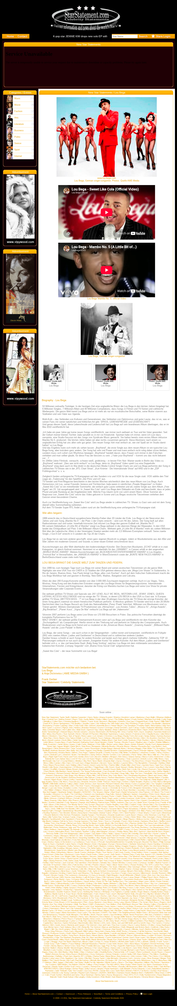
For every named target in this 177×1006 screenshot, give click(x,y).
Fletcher (102, 944)
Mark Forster (147, 867)
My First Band (117, 823)
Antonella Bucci (103, 726)
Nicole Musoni (108, 786)
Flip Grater (117, 819)
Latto (104, 966)
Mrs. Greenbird (86, 836)
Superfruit (73, 896)
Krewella (47, 794)
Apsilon (165, 969)
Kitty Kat (166, 726)
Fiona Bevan (81, 819)
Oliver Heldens (50, 829)
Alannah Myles (120, 748)
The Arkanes (101, 815)
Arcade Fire (141, 894)
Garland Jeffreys (65, 798)
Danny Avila (110, 931)
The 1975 (148, 865)
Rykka (146, 782)
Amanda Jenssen (88, 782)
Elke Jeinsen (90, 726)
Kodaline (67, 788)
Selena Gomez (65, 719)
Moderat (91, 869)
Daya (98, 877)
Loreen (151, 767)
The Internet (91, 925)
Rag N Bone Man (93, 879)
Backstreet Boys (95, 921)
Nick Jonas (94, 896)
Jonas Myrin (54, 786)
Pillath (46, 883)
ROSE (95, 971)
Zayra (135, 750)
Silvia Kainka (156, 726)
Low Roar (162, 815)
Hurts (146, 852)
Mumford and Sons (72, 975)
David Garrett (72, 858)
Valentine (151, 840)
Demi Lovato (157, 858)
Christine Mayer (54, 730)
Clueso (167, 952)
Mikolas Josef (138, 929)
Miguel (106, 910)
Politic (17, 137)
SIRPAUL (165, 790)
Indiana (56, 821)
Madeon (102, 846)
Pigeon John (67, 728)
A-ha (165, 964)
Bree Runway (153, 958)
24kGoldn (69, 962)
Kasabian (156, 888)
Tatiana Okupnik (96, 753)
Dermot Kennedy (157, 944)
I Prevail (100, 842)
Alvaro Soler (153, 966)
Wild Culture (88, 931)
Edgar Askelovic (92, 763)
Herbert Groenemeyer (132, 861)
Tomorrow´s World (86, 788)
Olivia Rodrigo (65, 969)
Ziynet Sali (51, 746)
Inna (123, 732)
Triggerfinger (98, 767)
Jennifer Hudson (63, 892)
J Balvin (83, 721)
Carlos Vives (83, 790)
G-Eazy (135, 829)
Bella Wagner (157, 780)
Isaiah (163, 929)
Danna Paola (98, 956)
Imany (72, 744)
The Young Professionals (91, 771)
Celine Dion (57, 721)
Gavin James (110, 906)
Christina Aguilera (71, 721)
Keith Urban (141, 798)
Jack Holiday (71, 765)
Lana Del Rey (102, 765)
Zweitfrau (96, 740)
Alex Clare (66, 763)
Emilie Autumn (96, 790)
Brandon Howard (89, 728)
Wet (52, 925)
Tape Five (159, 765)
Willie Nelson (126, 917)
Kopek (166, 831)
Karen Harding (154, 844)
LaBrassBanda (62, 883)
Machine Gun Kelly (153, 719)
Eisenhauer (59, 825)
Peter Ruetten (143, 740)
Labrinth (145, 942)
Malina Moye (107, 740)
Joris (108, 923)
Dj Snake (109, 960)
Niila (73, 856)
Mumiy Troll (103, 858)
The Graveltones (162, 804)
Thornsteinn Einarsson (132, 879)
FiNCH (136, 971)
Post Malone (149, 921)
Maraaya (64, 836)
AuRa (122, 908)
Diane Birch (75, 746)
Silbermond (145, 873)
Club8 (118, 796)
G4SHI (104, 912)
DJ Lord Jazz (78, 763)
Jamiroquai (163, 883)
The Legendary (130, 881)
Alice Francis (83, 765)
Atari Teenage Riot (157, 836)
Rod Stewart (93, 863)
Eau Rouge (61, 823)
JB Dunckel (153, 912)
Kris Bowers (158, 811)
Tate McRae (165, 966)
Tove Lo (107, 821)
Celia (167, 757)
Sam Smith (99, 825)
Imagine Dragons (129, 846)
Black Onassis (50, 800)
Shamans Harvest (107, 898)
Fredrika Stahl (143, 726)
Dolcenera (58, 775)
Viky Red (87, 761)
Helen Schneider (148, 856)
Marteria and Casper (76, 925)
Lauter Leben (112, 780)
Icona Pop (130, 777)
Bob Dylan (75, 939)
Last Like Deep (55, 788)
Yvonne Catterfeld (56, 802)
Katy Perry (79, 861)
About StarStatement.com (43, 994)
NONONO (86, 792)
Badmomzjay (48, 956)
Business (19, 130)
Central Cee (52, 719)
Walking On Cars (155, 939)
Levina (105, 885)
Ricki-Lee (155, 819)
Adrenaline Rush (62, 831)
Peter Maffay (56, 888)
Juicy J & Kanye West (75, 879)
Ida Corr (56, 761)
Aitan (121, 744)
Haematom (54, 908)
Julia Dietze (165, 734)
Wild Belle (54, 784)
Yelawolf (147, 858)
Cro (161, 956)
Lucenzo (57, 728)
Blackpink (113, 721)
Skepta (100, 969)
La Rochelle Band (119, 825)
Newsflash (98, 994)
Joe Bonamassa (156, 827)
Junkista (120, 802)
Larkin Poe (158, 865)
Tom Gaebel (76, 831)
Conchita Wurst (70, 838)
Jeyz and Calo (104, 925)
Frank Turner (162, 942)
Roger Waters (143, 892)
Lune (148, 969)
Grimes (125, 782)
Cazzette (142, 838)
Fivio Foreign (99, 964)
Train (96, 894)
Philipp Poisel (146, 877)
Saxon (65, 917)
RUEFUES (113, 829)
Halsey (106, 948)
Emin (94, 844)
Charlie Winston (84, 844)
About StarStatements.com (106, 981)
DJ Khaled (113, 888)
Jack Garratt (67, 863)
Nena (55, 782)
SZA (54, 898)
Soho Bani (120, 971)
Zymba (153, 971)
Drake (98, 719)
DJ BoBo (113, 869)
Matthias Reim (101, 888)
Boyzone (100, 804)
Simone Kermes (133, 738)
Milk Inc (156, 755)
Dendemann (48, 937)
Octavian (133, 931)
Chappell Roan (142, 721)
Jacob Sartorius (150, 908)
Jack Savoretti (98, 784)
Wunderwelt (62, 898)
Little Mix (83, 869)
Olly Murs (63, 782)
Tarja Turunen (77, 748)
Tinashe (61, 915)
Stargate (45, 890)
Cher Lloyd (97, 948)
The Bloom (129, 885)
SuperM (121, 946)
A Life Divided (61, 777)
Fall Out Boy (78, 865)
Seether (85, 831)
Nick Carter (47, 728)
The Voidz (113, 912)
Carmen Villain (165, 788)
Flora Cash (68, 931)
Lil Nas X (98, 942)
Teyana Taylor (99, 958)
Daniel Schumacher (130, 792)
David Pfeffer (140, 840)
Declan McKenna (108, 900)
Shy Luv (153, 883)
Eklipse (58, 790)
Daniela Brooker (110, 750)
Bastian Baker (154, 777)
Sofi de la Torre (66, 821)
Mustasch (94, 917)
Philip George (164, 842)
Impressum (70, 994)
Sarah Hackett (73, 771)
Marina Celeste (164, 740)
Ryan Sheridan (129, 790)
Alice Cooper (85, 834)
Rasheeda (52, 753)
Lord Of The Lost (78, 759)
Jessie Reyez (157, 952)
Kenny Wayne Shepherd (137, 896)
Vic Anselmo (152, 738)
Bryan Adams (82, 856)
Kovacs (112, 831)
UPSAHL (121, 935)
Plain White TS (149, 748)
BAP (121, 829)
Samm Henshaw (70, 923)
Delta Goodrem (93, 977)
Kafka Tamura (74, 846)
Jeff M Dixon (102, 775)
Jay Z (154, 960)
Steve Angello (63, 829)
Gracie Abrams (134, 977)
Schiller (151, 863)
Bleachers (47, 919)
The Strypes (98, 792)
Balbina (48, 894)
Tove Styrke (107, 852)
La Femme (133, 807)
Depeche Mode (84, 885)
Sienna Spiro (100, 975)
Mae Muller (74, 952)
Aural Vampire (101, 742)
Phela (98, 852)
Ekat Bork (153, 821)
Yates (108, 865)
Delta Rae (59, 854)
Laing (93, 831)
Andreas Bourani (58, 750)
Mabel (47, 954)
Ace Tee (53, 904)
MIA (61, 877)
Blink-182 (142, 966)
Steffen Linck (164, 821)
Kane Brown (123, 939)
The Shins (165, 900)
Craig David (140, 910)
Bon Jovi (151, 875)
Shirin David (137, 964)
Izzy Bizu (165, 875)
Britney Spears (151, 871)
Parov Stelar (137, 755)
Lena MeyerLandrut (137, 850)
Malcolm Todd (56, 977)
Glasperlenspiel (125, 750)
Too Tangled (156, 784)
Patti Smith (85, 939)
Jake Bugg (68, 775)
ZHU (167, 827)
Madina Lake (141, 742)
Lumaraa (142, 863)
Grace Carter (88, 900)
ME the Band (155, 786)
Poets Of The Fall (103, 881)
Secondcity (48, 825)
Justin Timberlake (79, 871)
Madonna (140, 717)
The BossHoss (137, 761)
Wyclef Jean (98, 840)
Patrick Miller (114, 765)
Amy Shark (114, 921)
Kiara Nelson (142, 954)
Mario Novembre (69, 912)
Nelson (119, 794)
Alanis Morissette (98, 939)
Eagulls (45, 873)
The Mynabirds (140, 763)
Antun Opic (84, 800)
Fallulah (143, 809)
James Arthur (89, 881)
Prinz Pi (72, 898)
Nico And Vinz (145, 834)
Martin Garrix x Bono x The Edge (119, 962)
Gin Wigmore (85, 858)
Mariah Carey (48, 910)
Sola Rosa (86, 746)
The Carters (157, 923)
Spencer (142, 831)
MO (78, 809)
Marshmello (83, 923)
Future (130, 888)
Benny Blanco (57, 946)
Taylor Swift (64, 717)
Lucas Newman (71, 869)
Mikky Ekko (48, 807)
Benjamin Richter (137, 900)
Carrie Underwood (113, 937)
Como (134, 784)
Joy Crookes (50, 964)
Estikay (89, 883)
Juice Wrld (137, 948)
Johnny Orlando (112, 954)
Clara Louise (55, 912)
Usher (143, 875)
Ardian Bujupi (106, 748)
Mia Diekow (90, 777)
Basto (127, 744)
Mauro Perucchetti (56, 765)
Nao (148, 923)
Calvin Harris (70, 844)
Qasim (144, 800)
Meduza (88, 948)
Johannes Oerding (57, 873)
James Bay (122, 856)
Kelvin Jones (60, 858)
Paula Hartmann (111, 969)
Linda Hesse (101, 777)
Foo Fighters (116, 892)
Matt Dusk (81, 730)
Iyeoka (96, 827)
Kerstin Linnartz (80, 732)
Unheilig (135, 834)
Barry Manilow (105, 730)
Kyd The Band (65, 942)
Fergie (123, 873)
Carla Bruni (55, 906)
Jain (109, 896)
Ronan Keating (137, 865)
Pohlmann (96, 885)
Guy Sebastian (97, 906)
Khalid (63, 900)
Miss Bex (133, 831)
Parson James (102, 915)
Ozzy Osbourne (97, 954)
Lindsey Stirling (114, 846)
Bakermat (77, 942)
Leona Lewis (132, 863)
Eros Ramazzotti (136, 858)
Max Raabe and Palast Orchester (111, 838)
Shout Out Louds (154, 910)
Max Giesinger (149, 817)
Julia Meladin (125, 969)
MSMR (46, 784)
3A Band (132, 811)
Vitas (71, 726)
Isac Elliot (124, 804)
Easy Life (53, 952)
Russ (115, 896)
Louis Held (111, 944)
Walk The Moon (80, 904)
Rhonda (45, 840)
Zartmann (46, 973)
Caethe (151, 742)
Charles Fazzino (111, 753)
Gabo (143, 728)
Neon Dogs (116, 782)
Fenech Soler (101, 829)
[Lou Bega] (53, 379)
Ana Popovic (144, 792)
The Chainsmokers (80, 867)
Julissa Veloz (108, 759)
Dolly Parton (154, 721)
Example (116, 821)
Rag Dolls (110, 794)
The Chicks (153, 956)
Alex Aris (148, 915)
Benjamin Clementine (142, 788)
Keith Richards (150, 861)
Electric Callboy (85, 964)
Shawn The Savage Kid (118, 807)
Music (17, 98)
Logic (47, 942)
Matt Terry (57, 917)
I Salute (166, 915)
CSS (130, 788)
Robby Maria (122, 831)
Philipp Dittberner (153, 900)
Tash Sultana (65, 927)
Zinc (126, 823)
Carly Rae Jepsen (143, 854)
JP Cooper (130, 952)
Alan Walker (165, 869)
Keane (120, 944)
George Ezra (153, 802)
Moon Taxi (64, 908)
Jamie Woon (63, 744)
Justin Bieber (89, 719)
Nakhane (73, 917)
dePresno (63, 896)
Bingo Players (129, 819)
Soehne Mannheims (116, 777)
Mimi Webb (62, 964)
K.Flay (113, 946)
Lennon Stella (126, 954)
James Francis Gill (122, 834)
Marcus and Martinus (111, 927)
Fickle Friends (162, 881)
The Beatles (76, 723)
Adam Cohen (101, 834)
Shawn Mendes (118, 863)
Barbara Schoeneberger (58, 921)
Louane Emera (163, 856)
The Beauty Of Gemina (100, 873)
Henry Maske (59, 738)
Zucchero (115, 873)
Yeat (126, 975)
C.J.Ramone (110, 840)
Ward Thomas (78, 933)
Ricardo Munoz (123, 746)
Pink (85, 902)
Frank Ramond (73, 742)
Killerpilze (123, 867)
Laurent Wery (127, 763)
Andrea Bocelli (91, 861)
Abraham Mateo (78, 910)
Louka (74, 885)
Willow (146, 962)
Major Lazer (144, 881)
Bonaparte (96, 746)
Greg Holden (137, 852)
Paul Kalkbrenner (140, 917)
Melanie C (114, 883)
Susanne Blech (115, 809)
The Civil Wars (76, 794)
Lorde (74, 788)
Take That (103, 861)
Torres (83, 848)
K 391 (106, 921)
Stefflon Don (118, 881)
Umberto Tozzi (96, 738)
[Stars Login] (141, 994)
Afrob (152, 881)
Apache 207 (79, 956)
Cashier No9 (132, 732)
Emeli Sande (141, 777)
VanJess (57, 923)
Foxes (124, 821)
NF (116, 960)
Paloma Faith (47, 811)
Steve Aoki (99, 931)
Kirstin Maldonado (84, 894)
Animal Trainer (105, 813)
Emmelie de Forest (119, 788)
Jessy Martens (95, 902)
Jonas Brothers (110, 942)
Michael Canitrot (78, 773)
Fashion (18, 111)
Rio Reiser (155, 962)
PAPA (113, 802)
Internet (18, 156)
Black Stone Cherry (121, 865)
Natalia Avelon (157, 892)
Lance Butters (141, 925)
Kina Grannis (133, 821)
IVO (121, 813)
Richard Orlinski (112, 784)
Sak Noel (118, 740)
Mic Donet (110, 767)
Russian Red (145, 829)
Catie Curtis (81, 744)
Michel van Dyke (74, 823)
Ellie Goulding (58, 848)
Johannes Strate (69, 755)
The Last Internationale (154, 825)
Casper (122, 896)
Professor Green (57, 933)
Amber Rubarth (137, 744)
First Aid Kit (162, 904)
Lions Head (80, 854)
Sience (17, 143)
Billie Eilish (165, 721)
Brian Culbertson (120, 730)
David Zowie (91, 854)
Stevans (93, 856)
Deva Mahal (104, 917)
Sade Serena (85, 784)
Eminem (121, 721)
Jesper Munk (109, 790)
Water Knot (142, 802)
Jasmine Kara (147, 765)
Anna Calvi (152, 823)
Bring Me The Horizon (91, 927)
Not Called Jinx (69, 730)
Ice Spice (147, 964)
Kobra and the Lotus (147, 771)
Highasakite (165, 819)
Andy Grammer (49, 744)
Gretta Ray (68, 890)
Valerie (74, 753)
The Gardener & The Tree (88, 898)
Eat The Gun (91, 817)
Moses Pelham (131, 902)
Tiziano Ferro (89, 950)
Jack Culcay (133, 728)
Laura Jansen (125, 734)
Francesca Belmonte (155, 850)
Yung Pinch (73, 935)
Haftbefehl (149, 973)
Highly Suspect (69, 888)
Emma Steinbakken (145, 946)
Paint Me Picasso (100, 809)
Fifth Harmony (108, 877)
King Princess (57, 931)
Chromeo (108, 736)
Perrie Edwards (138, 969)
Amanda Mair (109, 761)
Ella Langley (80, 977)
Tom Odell (163, 871)
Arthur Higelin (163, 771)
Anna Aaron (83, 813)
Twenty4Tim (95, 966)
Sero (168, 921)
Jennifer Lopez (88, 723)
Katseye (93, 973)
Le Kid (153, 782)
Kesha (103, 896)
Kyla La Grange (87, 829)
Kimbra (77, 728)
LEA (103, 923)
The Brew (93, 807)
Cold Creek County (122, 852)
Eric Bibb (141, 811)
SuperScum (61, 850)
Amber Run (142, 823)
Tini (50, 960)
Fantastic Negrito (81, 919)
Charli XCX (47, 723)
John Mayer (126, 890)
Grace (51, 831)
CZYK (137, 942)
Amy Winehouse (144, 960)
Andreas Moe (163, 848)
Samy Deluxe (96, 755)
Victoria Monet (148, 977)
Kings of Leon (121, 877)
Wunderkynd (49, 850)
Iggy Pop (105, 946)
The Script (143, 902)
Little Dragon (161, 890)
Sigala (105, 883)
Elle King (122, 888)
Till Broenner (99, 836)
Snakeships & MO (62, 885)
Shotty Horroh (77, 929)
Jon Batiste (73, 964)
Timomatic (153, 763)
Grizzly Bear (47, 902)
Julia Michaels (112, 958)
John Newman (150, 815)
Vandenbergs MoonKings (73, 811)
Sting (104, 879)
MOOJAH (159, 730)
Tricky (155, 788)
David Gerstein (120, 728)
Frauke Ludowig (60, 726)
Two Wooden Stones (68, 813)
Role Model (105, 977)
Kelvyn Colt (137, 908)
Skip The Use (136, 773)
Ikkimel (129, 971)
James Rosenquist (92, 748)
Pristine (95, 865)
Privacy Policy (132, 994)
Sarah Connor (80, 852)
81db (151, 730)
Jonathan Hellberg (143, 933)
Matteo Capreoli (104, 856)
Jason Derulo (59, 960)
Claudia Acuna (153, 734)
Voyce (130, 925)
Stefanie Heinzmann (137, 844)
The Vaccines (94, 912)
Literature (19, 124)
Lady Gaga (166, 719)
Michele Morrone (97, 960)
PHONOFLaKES (141, 786)
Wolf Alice (111, 973)
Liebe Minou (48, 742)
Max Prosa (89, 888)
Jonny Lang (119, 902)
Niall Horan (130, 946)
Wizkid (148, 898)
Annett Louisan (54, 740)
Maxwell (78, 931)
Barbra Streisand (152, 929)
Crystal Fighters (81, 796)
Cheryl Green (47, 854)
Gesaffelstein (154, 800)
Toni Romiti (157, 931)
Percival (164, 800)
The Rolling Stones (122, 719)
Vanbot (134, 794)
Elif (134, 954)
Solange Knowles (115, 879)
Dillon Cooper (162, 840)
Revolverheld (164, 908)
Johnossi (56, 794)
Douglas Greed (104, 817)
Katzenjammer (66, 767)
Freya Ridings (75, 944)
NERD (158, 906)
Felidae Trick (49, 823)
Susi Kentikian (116, 915)
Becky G (137, 919)
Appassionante (163, 744)
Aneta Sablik (93, 819)
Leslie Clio (136, 769)
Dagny (45, 952)
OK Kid (117, 919)
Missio (85, 942)
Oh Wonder (77, 950)
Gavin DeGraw (52, 877)
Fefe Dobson (60, 804)
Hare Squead (122, 898)
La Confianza (78, 842)
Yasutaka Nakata (135, 883)
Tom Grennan (122, 900)
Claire (98, 788)
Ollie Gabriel (58, 869)
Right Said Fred (55, 757)
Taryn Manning (163, 769)
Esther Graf (69, 966)
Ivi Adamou (134, 753)
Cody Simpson (71, 802)
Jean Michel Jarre (50, 927)
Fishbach (157, 915)
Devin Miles (67, 740)
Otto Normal (65, 815)
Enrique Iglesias (139, 869)
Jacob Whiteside (126, 875)
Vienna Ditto (148, 804)
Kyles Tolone (145, 888)
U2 (153, 854)
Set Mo (88, 865)
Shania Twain (57, 966)
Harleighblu (109, 800)
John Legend (55, 881)
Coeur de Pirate (120, 850)
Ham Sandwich (68, 819)
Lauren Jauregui (159, 933)
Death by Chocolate (110, 773)
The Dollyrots (145, 780)
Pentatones (61, 846)
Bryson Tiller (137, 904)
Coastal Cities (144, 784)
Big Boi (150, 894)
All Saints (103, 867)
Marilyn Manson (149, 948)
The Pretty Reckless (139, 827)
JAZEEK (102, 973)
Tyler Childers (61, 944)
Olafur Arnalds (136, 782)
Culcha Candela (155, 896)
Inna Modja (97, 750)
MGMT (151, 906)
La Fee (86, 738)
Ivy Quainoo (67, 796)
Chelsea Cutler (92, 952)
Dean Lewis (140, 937)
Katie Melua (149, 879)
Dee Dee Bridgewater (69, 834)
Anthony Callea (65, 784)
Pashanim (49, 971)
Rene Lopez (86, 736)
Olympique (102, 844)
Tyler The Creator (75, 971)
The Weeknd (134, 856)
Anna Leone (95, 919)
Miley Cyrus (108, 719)
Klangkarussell (123, 827)
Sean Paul (80, 946)
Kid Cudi (70, 960)
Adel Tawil (129, 942)
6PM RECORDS (51, 969)
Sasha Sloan (91, 933)
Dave (146, 883)
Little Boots (53, 767)
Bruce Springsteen (61, 723)
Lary (45, 831)
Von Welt (97, 883)
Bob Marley (63, 952)
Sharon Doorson (149, 769)
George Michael (127, 950)
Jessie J (105, 788)
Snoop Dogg (127, 919)
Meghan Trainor (125, 869)
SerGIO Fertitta (118, 836)
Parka (148, 811)
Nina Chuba (125, 964)
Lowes (124, 925)
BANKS (155, 807)
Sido (114, 856)
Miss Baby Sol (72, 750)
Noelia (80, 757)
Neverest (87, 740)
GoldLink (155, 927)
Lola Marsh (126, 948)
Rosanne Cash (126, 958)
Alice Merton (94, 923)
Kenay (80, 888)
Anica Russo (71, 954)
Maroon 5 (159, 879)
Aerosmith (131, 960)
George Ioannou (81, 821)
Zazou (119, 761)
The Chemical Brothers (72, 881)
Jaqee (122, 780)
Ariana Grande (106, 717)
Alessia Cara (65, 867)
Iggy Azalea (47, 782)
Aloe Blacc (59, 807)
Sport (17, 149)
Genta (167, 730)
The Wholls (84, 915)
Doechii (55, 973)
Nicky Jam (83, 917)
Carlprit (133, 804)
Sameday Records (82, 890)
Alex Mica (147, 755)
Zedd (68, 933)
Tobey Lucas (103, 854)
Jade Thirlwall (60, 971)
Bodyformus (83, 954)
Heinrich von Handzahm (94, 794)
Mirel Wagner (102, 831)
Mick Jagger (58, 962)
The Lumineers (71, 875)
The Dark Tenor (96, 821)
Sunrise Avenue (163, 736)
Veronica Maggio (134, 748)
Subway (107, 738)
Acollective (66, 840)
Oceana (126, 761)
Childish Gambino (135, 921)
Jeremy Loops (140, 958)
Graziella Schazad (133, 842)
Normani (166, 935)
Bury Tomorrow (149, 919)
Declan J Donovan (103, 929)
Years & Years (49, 844)
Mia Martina (61, 771)
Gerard (62, 769)
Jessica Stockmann (97, 732)
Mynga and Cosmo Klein (157, 838)
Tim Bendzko (83, 755)
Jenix (53, 809)
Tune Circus (91, 842)
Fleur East (94, 867)
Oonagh (57, 811)
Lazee (46, 755)
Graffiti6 (53, 769)
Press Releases (84, 994)
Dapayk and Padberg (88, 802)
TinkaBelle (147, 773)
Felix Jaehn (68, 861)
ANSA (107, 825)
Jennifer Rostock (159, 873)
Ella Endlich (163, 823)
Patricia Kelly (119, 952)
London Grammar (126, 798)
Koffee (64, 935)
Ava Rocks (57, 734)
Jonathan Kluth (110, 811)
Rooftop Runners (50, 813)
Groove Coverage (105, 728)
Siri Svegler (138, 796)
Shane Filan (127, 796)
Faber (164, 888)
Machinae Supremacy (109, 734)
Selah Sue (77, 740)
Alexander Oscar (161, 946)
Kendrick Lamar (128, 717)
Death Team (93, 846)
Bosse (129, 935)
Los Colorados (124, 755)
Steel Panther (130, 813)
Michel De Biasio (90, 823)
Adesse (45, 925)
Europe (112, 844)
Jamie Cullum (153, 798)
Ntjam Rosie (56, 780)
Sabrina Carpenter (78, 717)
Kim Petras (112, 966)
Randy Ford (128, 736)
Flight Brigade (112, 875)
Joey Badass (56, 890)
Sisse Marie (97, 761)
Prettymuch (100, 904)
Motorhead (166, 813)
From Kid (76, 840)
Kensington (96, 786)
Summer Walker (49, 948)
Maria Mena (110, 956)
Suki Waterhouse (119, 977)
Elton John (67, 865)
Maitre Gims (142, 912)
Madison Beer (137, 973)
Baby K (119, 786)
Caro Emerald (109, 771)
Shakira (117, 717)
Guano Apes (60, 742)
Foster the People (135, 825)
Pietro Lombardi (143, 952)
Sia (158, 875)
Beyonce (103, 721)
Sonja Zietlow (149, 736)
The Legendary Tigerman (113, 848)
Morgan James (72, 848)
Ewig (94, 858)
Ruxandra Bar (144, 746)
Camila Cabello (130, 892)
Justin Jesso (60, 925)
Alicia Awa (162, 960)
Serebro (116, 763)
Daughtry (160, 921)
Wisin (129, 908)
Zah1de (73, 973)
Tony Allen (144, 836)
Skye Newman (87, 975)
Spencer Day (92, 730)
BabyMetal (156, 969)
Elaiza (140, 815)
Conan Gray (49, 944)
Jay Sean (133, 898)
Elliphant (126, 794)
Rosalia (122, 966)
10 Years (59, 910)
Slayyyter (159, 977)
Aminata (91, 852)
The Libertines (81, 863)
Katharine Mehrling (154, 728)
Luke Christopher (77, 883)
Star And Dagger (50, 792)
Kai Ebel (161, 738)
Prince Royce (67, 919)
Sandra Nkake (82, 780)
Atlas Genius (163, 796)
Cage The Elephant (63, 937)
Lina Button (156, 746)
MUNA (121, 942)
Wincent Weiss (140, 935)
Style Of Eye (86, 809)
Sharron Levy (132, 836)
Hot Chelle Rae (153, 790)
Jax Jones (78, 958)
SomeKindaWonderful (115, 842)
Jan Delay (79, 962)
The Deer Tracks (83, 786)
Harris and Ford (70, 757)
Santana (144, 821)
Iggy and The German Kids (80, 827)
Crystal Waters (67, 761)
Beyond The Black (150, 842)
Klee (143, 738)
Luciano (85, 966)
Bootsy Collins (150, 904)
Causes (127, 929)
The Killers (154, 954)
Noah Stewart (121, 767)
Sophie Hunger (88, 815)
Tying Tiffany (160, 750)
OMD (91, 904)
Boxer (83, 846)
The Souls (113, 867)
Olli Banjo (106, 892)
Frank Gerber (137, 719)
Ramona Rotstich (76, 777)
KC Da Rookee (97, 800)
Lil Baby (88, 956)
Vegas (56, 836)
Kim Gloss (122, 757)
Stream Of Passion (90, 734)
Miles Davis (64, 939)
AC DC (55, 896)
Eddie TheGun (104, 782)
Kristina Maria (64, 753)
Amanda (112, 885)
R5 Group (103, 807)
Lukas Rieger (134, 877)
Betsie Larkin (112, 744)
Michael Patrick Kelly (126, 894)
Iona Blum (160, 767)
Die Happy (122, 811)
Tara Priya (62, 736)
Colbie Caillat (57, 838)
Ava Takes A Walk (73, 738)
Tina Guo (115, 925)
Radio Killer (126, 765)
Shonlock (53, 736)
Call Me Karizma (145, 931)
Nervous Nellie (52, 834)
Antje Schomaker (65, 904)
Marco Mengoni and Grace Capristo (150, 885)
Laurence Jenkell (139, 759)
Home (27, 994)
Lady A (119, 790)
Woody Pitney (71, 825)
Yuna (110, 763)
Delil (123, 927)
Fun (145, 767)
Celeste (67, 950)
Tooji (128, 759)
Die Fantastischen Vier (80, 908)
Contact (59, 994)
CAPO (168, 973)
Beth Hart (126, 769)
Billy (50, 869)
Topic (167, 865)
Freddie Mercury (93, 946)
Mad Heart (115, 792)
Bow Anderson (123, 956)
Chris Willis (100, 744)
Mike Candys (55, 763)
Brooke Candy (57, 875)
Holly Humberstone (148, 975)
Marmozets (117, 817)
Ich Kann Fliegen (94, 759)
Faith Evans (90, 850)
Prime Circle (154, 794)
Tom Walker (111, 904)
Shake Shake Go (145, 846)
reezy (78, 966)
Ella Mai (88, 958)
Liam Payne (140, 950)
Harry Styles (93, 717)
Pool (142, 848)
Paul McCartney (82, 960)
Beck (156, 877)
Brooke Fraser (128, 742)
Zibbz (76, 784)
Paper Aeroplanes (130, 809)
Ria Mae (118, 910)
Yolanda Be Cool (52, 759)
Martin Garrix (47, 885)
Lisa (112, 971)
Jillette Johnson (50, 798)
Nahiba (162, 763)
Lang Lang (54, 958)
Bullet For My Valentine (94, 962)
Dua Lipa (130, 721)
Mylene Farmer (161, 863)
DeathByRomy (106, 952)
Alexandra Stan (118, 738)
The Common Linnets (118, 858)
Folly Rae (83, 921)
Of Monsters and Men (82, 767)
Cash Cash (156, 813)
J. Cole (46, 975)
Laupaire (153, 852)
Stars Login (147, 994)
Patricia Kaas (103, 802)
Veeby (44, 802)
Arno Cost (89, 757)
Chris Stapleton (66, 958)
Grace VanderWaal (94, 910)
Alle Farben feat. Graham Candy (62, 817)
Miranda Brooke (108, 746)
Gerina (166, 753)
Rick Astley (138, 871)
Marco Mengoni (163, 782)
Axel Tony (136, 765)
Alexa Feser (86, 840)
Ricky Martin (59, 879)
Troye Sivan (48, 858)
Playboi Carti (83, 973)
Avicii (92, 765)
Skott (93, 915)
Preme (124, 921)
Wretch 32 (73, 836)
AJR (97, 900)
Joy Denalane (130, 726)
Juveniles (141, 790)
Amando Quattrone (116, 815)
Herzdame (93, 813)
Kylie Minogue (72, 915)
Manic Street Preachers (133, 915)
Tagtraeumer (151, 848)
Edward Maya (66, 732)
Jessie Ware (96, 769)
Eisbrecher (159, 757)
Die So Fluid (145, 807)
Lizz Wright (65, 856)
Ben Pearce (74, 800)
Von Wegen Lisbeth (155, 937)
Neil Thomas (55, 863)
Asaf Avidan (84, 769)
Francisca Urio (139, 734)
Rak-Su (85, 937)
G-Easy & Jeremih (97, 875)
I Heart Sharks (143, 813)
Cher (138, 800)
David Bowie (53, 939)
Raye (75, 719)
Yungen (80, 906)
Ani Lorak (139, 736)
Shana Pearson (55, 861)
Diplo (91, 942)
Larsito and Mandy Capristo (122, 933)
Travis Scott (93, 721)
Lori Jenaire (98, 736)
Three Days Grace (99, 908)
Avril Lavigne (64, 929)
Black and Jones (155, 775)
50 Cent (122, 960)
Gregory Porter (108, 796)
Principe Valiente (146, 750)
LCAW (120, 885)
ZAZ (72, 786)
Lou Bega (118, 736)
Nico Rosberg (131, 723)
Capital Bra (48, 923)
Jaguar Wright (63, 746)
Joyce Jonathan (145, 732)
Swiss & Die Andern (63, 842)
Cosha (166, 923)
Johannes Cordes (147, 753)
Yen (125, 775)
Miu (98, 773)
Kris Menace (80, 775)
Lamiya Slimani (126, 871)
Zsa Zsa (87, 971)
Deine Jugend (85, 750)
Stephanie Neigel (65, 792)
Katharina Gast (87, 742)
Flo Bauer (69, 807)
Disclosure (69, 854)
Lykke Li (73, 921)
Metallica (47, 721)
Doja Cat (80, 817)
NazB (108, 836)
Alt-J (167, 780)
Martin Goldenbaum (160, 829)
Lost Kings (128, 906)
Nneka (50, 842)
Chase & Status (115, 861)
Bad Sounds (117, 929)
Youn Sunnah (68, 734)
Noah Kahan (68, 977)
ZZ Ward (155, 792)
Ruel (158, 917)
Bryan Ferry (121, 771)
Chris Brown (59, 902)
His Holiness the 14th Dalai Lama (110, 723)
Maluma (56, 919)
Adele (150, 869)
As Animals (75, 829)
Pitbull (137, 875)
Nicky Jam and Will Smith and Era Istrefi (128, 923)
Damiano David (123, 973)
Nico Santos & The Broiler (143, 890)
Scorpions (160, 748)
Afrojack (113, 757)
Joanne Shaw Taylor (138, 939)
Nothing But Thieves (91, 892)
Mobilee (105, 757)
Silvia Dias (47, 738)
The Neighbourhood (126, 912)
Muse (51, 804)
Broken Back (85, 935)
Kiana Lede (115, 948)
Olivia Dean (159, 973)
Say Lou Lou (130, 802)
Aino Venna (125, 784)
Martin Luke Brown (76, 850)
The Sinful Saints (94, 848)
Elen (126, 944)
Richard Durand (63, 773)
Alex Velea (46, 734)
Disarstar (46, 966)
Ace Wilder (49, 790)
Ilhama (134, 746)
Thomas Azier (132, 780)
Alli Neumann (131, 966)
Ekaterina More (135, 730)
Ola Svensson (160, 773)
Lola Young (64, 973)
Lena (87, 906)
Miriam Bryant (72, 769)
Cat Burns (144, 971)
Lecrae (67, 910)
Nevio (78, 734)
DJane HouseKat (153, 761)
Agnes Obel (129, 800)
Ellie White (123, 753)
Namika (159, 854)
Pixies (115, 813)
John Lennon (136, 956)
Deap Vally (124, 773)
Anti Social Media (160, 846)
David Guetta (153, 809)
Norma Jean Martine (73, 877)
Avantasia (76, 937)
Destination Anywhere (138, 775)
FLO (136, 975)
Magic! (47, 929)
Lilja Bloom (46, 821)
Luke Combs (57, 950)
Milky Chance (150, 796)
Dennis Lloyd (128, 937)
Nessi (100, 811)
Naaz (166, 892)
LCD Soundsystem (74, 902)
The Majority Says (107, 827)
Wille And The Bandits (66, 809)
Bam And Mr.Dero (154, 831)
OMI (131, 840)
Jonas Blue (53, 867)
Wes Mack (62, 800)
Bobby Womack (135, 767)
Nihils (110, 834)
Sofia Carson (90, 969)
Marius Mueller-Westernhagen (70, 948)
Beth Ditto (96, 890)
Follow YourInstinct (97, 780)
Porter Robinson (60, 827)
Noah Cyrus (77, 892)
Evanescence (140, 906)
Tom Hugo (83, 753)
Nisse (102, 865)
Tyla (80, 719)
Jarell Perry (56, 796)
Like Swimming (81, 807)
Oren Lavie (82, 912)
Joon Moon (107, 902)
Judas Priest (128, 910)
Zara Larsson (133, 873)
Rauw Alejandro (163, 975)
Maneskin (138, 962)
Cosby (127, 829)
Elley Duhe (164, 927)
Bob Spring (163, 852)
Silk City (54, 929)
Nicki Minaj (161, 919)
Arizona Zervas (58, 954)
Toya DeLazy (74, 782)
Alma (53, 883)
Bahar (107, 792)
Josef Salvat (55, 840)
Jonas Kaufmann (163, 925)
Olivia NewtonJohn (61, 748)
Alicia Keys (65, 871)
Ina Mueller (156, 723)
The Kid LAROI (112, 964)
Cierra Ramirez (48, 773)
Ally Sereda (91, 773)
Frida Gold (78, 726)
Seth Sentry (116, 854)
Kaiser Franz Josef (108, 894)
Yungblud (144, 944)
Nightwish (47, 848)
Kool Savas (162, 971)
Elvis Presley (158, 898)
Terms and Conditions (114, 994)
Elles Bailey (83, 896)
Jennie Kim (104, 971)
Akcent (98, 757)
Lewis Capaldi (163, 950)
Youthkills (65, 786)
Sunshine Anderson (162, 732)
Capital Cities (94, 796)
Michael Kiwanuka (89, 944)
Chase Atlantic (104, 933)
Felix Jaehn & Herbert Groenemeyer (103, 871)
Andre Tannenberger (50, 732)
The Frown (165, 792)
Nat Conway (114, 908)
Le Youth (65, 794)
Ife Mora (119, 800)
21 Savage (115, 917)
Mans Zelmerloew (58, 852)
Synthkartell (55, 819)
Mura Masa (134, 944)
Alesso (109, 850)
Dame (159, 817)
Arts (16, 117)
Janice (120, 906)
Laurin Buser (130, 815)
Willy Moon (158, 759)
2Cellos (151, 925)
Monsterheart (122, 840)
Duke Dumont (105, 819)
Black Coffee (102, 869)
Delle (156, 869)
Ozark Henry (90, 811)
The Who (115, 950)
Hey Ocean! (90, 804)
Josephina (143, 794)
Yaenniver (165, 962)
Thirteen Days (128, 854)
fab (112, 910)
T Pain (141, 898)
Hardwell (60, 844)
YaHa (159, 753)
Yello (145, 956)
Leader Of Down (155, 935)
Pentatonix (75, 815)
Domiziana (157, 964)
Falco (103, 890)
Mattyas (91, 744)
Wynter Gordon (109, 755)
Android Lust (55, 755)
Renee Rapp (78, 969)
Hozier (156, 834)
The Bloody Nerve (75, 804)
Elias (82, 952)
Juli (93, 834)
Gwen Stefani (163, 861)
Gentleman (151, 950)
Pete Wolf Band (124, 904)
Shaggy (54, 942)
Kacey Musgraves (114, 975)
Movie (17, 105)
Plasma (133, 823)
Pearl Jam (68, 956)
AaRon (157, 867)
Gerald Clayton (80, 798)
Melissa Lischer (143, 819)
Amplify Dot (128, 786)
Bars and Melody (97, 937)
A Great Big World (86, 825)
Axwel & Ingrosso (52, 871)
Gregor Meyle (104, 823)
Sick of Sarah (74, 736)
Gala (139, 804)
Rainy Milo (91, 775)
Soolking (163, 954)
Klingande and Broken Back (138, 927)
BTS (131, 975)
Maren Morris (97, 935)
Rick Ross (153, 902)
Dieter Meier (136, 817)
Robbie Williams (162, 742)
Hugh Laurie (113, 798)
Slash (145, 730)
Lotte (137, 888)
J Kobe (126, 817)
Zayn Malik (150, 717)
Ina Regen (89, 929)
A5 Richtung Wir (113, 732)
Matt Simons (131, 838)
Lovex (150, 759)
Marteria (163, 809)
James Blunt (101, 798)
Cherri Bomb (49, 771)
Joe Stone (55, 856)
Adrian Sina (64, 759)
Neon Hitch (132, 771)
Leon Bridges (107, 919)
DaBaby (58, 956)
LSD (79, 927)
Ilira (73, 927)
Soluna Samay (135, 757)
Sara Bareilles (111, 935)
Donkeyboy (120, 759)
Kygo (45, 867)
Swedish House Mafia (112, 769)
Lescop (91, 798)
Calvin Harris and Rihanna (78, 873)
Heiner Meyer (117, 726)
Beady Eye (112, 939)
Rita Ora (167, 939)
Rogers (163, 902)
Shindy (153, 942)
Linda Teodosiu (129, 740)
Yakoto (153, 740)
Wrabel (158, 894)
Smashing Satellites (87, 838)
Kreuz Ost (164, 798)
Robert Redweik (132, 848)
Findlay (46, 863)
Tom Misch (46, 917)
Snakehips (166, 917)
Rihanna (159, 717)
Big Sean (123, 883)
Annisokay (83, 875)
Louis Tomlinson (74, 900)
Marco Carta (147, 757)
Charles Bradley (112, 804)
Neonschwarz (122, 844)
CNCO (152, 917)
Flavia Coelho (68, 780)
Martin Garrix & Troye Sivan (64, 894)
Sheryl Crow (69, 946)
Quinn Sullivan (113, 890)
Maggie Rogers (54, 935)
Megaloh (77, 792)
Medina (79, 761)
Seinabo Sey (105, 863)
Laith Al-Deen (89, 877)
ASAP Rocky (122, 931)
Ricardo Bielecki (51, 815)
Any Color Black (115, 775)
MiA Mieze (101, 850)
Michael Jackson (68, 906)
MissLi (45, 736)
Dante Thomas (114, 742)
